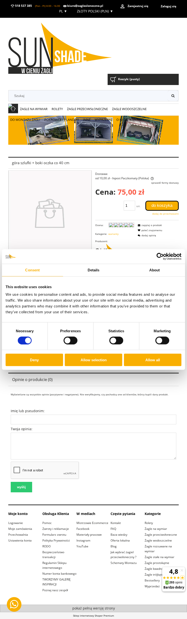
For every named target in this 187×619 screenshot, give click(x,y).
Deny (34, 360)
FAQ (113, 529)
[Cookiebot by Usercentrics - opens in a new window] (160, 256)
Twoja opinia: (21, 429)
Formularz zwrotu (54, 534)
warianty (113, 234)
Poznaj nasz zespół (55, 590)
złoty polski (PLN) (95, 11)
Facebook (82, 529)
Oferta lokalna (120, 540)
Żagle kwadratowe (157, 569)
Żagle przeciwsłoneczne (161, 534)
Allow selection (94, 360)
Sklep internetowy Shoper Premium (93, 615)
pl (62, 11)
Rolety (149, 523)
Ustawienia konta (20, 540)
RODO (46, 546)
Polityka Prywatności (56, 540)
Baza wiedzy (119, 534)
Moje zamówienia (20, 529)
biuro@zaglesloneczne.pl (84, 6)
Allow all (152, 360)
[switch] (70, 340)
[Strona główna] (66, 46)
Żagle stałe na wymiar (159, 557)
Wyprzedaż (152, 586)
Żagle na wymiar (156, 529)
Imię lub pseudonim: (28, 411)
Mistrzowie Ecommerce (92, 523)
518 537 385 (23, 6)
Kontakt (116, 523)
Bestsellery (152, 580)
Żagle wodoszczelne (158, 540)
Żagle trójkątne (155, 574)
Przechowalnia (18, 534)
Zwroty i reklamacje (55, 529)
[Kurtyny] (93, 130)
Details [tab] (94, 270)
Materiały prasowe (89, 534)
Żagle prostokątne (157, 563)
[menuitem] (34, 109)
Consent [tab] (32, 270)
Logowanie (15, 523)
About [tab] (154, 270)
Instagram (83, 540)
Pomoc (47, 523)
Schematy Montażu (124, 563)
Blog (114, 546)
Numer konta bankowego (59, 573)
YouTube (82, 546)
